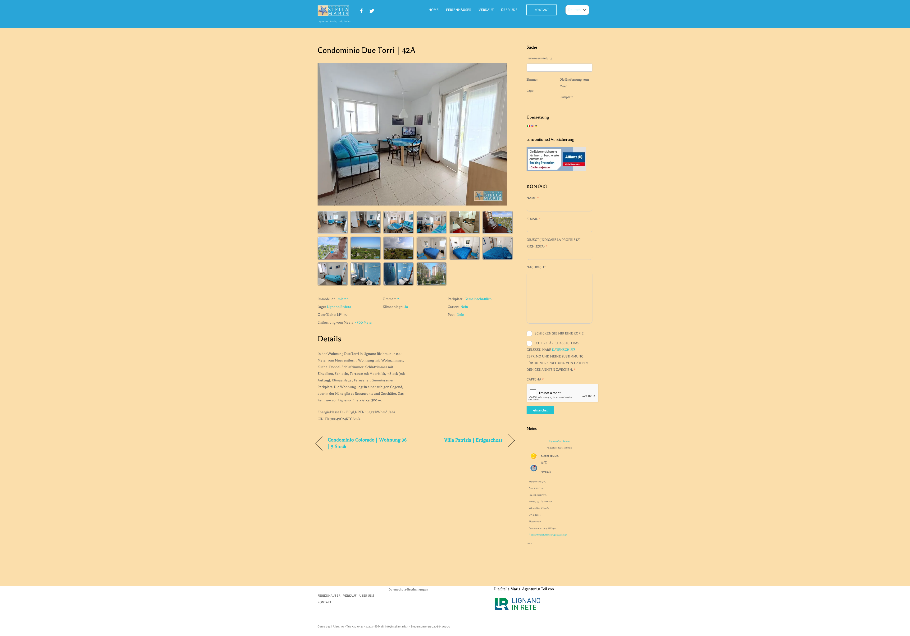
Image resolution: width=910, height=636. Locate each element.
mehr (529, 542)
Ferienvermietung (539, 58)
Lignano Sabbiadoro (559, 441)
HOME (433, 10)
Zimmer (532, 80)
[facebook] (361, 10)
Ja (406, 307)
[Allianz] (556, 170)
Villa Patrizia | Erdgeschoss (473, 440)
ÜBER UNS (509, 10)
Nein (464, 307)
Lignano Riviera (339, 307)
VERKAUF (486, 10)
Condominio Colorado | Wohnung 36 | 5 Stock (367, 443)
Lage (530, 90)
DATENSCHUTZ (563, 350)
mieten (343, 299)
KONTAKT (541, 10)
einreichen (540, 410)
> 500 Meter (363, 322)
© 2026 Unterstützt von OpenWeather (548, 534)
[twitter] (372, 10)
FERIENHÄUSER (458, 10)
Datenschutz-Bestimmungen (408, 589)
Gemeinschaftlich (478, 299)
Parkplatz (566, 97)
